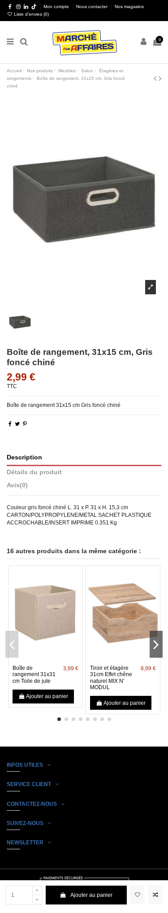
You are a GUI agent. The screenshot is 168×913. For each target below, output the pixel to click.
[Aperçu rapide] (56, 658)
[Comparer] (45, 658)
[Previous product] (156, 78)
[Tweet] (17, 424)
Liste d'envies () (31, 14)
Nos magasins (129, 6)
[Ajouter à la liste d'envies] (137, 895)
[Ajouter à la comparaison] (155, 895)
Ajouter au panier (91, 895)
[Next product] (160, 78)
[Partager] (10, 424)
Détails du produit (34, 472)
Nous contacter (92, 6)
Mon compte (56, 6)
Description (24, 457)
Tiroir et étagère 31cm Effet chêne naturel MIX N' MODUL (111, 677)
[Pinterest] (25, 424)
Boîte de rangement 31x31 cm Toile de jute (34, 674)
